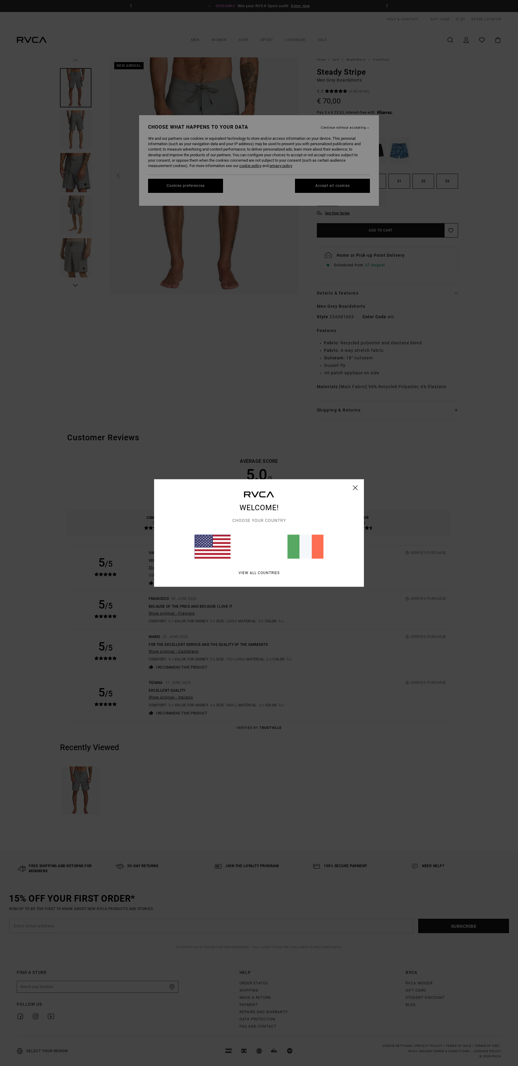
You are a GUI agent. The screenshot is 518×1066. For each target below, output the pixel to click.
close (355, 487)
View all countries (259, 573)
